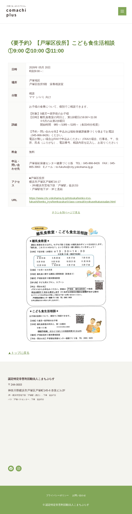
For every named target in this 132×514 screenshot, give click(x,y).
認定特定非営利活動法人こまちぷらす (67, 504)
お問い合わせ (79, 495)
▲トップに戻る (18, 353)
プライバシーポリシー (57, 495)
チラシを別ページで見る (66, 212)
